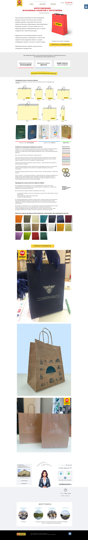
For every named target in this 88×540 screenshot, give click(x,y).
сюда (54, 73)
